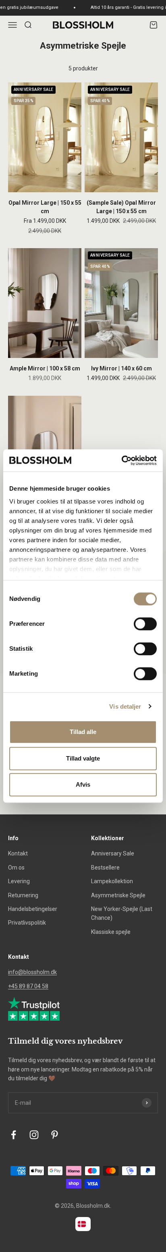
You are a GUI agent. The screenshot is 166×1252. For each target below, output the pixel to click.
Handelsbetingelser (32, 909)
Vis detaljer (125, 706)
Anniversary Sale (112, 853)
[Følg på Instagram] (34, 1134)
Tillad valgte (83, 758)
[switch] (145, 623)
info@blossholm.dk (32, 972)
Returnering (23, 895)
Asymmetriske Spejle (118, 895)
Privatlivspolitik (27, 922)
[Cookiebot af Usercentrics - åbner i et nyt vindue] (121, 460)
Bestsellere (105, 867)
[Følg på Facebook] (13, 1134)
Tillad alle (83, 731)
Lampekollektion (112, 881)
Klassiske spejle (111, 932)
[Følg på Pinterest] (54, 1134)
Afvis (83, 784)
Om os (16, 867)
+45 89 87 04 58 (28, 986)
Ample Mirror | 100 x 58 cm (45, 368)
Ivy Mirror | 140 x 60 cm (121, 368)
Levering (19, 881)
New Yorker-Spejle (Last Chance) (121, 913)
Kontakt (18, 853)
